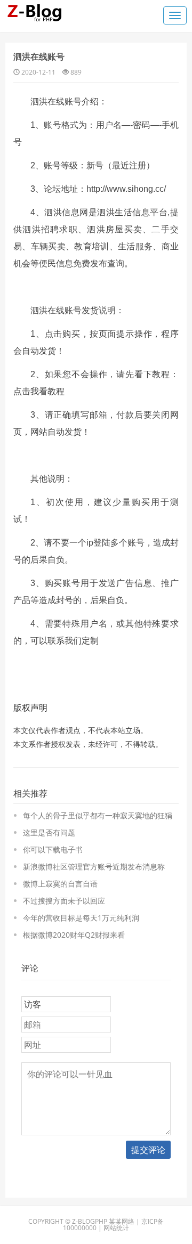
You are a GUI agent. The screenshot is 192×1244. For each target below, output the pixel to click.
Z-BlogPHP (89, 1221)
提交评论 (148, 1150)
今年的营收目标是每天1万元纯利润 (81, 918)
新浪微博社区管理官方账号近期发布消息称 (94, 866)
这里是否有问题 (49, 832)
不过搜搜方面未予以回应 (64, 901)
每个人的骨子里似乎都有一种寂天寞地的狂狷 (97, 815)
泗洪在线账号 (39, 56)
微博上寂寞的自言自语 (60, 884)
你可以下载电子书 (53, 849)
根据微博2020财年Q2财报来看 (74, 935)
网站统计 (116, 1227)
